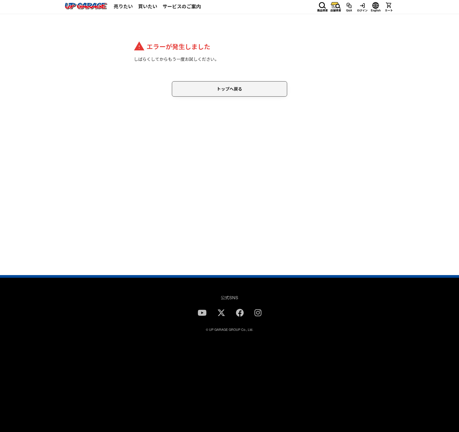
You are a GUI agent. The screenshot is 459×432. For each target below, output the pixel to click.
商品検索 (322, 9)
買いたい (147, 6)
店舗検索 (335, 9)
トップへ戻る (229, 89)
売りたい (123, 6)
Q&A (349, 9)
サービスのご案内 (182, 6)
